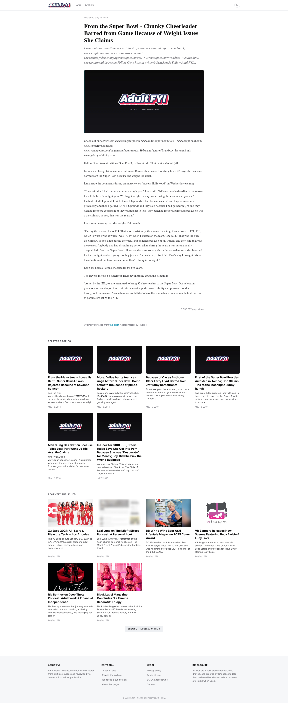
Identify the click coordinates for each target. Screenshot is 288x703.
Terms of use (154, 675)
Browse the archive (112, 675)
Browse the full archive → (144, 629)
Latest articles (109, 670)
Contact (151, 684)
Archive (89, 4)
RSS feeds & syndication (114, 679)
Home (78, 4)
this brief (114, 324)
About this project (111, 684)
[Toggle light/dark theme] (237, 5)
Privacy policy (154, 670)
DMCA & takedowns (157, 679)
